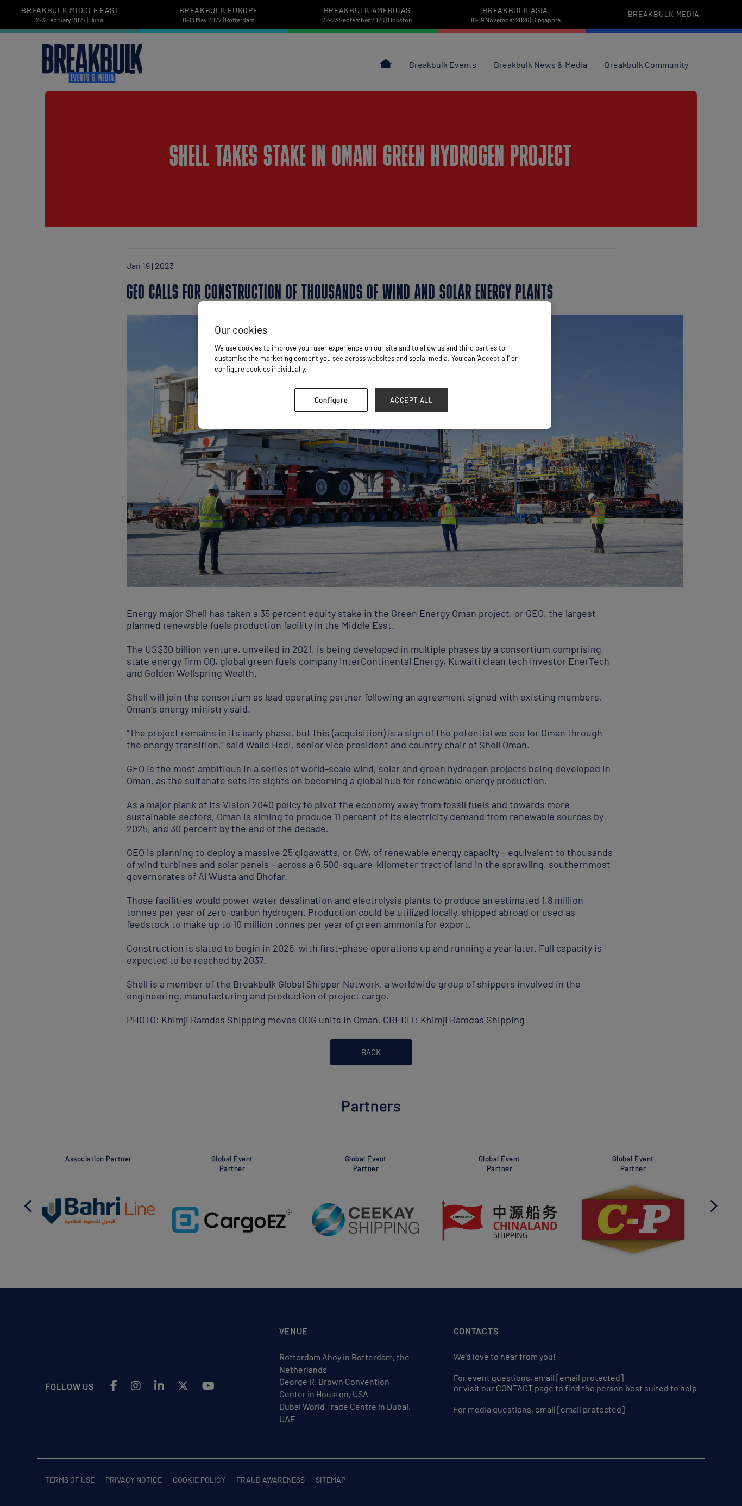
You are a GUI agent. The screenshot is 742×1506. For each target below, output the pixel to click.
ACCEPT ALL (411, 400)
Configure (331, 400)
